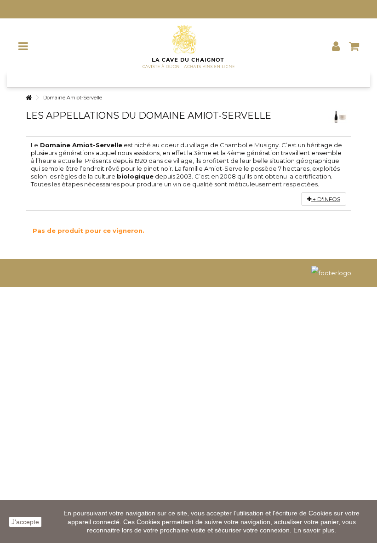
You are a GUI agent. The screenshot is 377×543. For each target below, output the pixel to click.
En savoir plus (313, 530)
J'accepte (25, 522)
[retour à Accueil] (28, 98)
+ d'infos (325, 199)
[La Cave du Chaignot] (188, 46)
